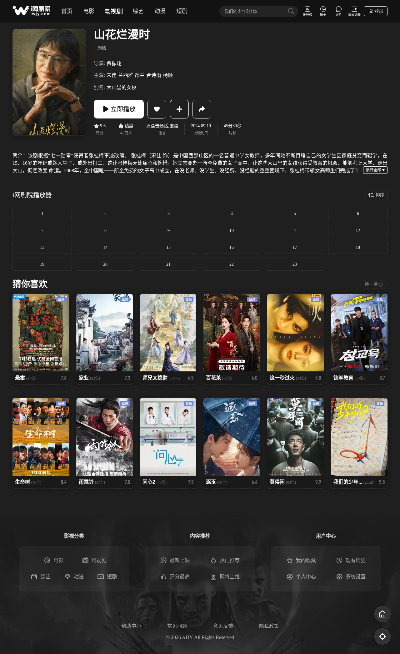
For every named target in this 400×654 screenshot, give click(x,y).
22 (231, 264)
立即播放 (123, 109)
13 (42, 247)
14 (105, 247)
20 (105, 264)
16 (231, 247)
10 (231, 230)
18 (358, 247)
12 (358, 230)
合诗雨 (153, 75)
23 (294, 264)
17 (294, 247)
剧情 (102, 48)
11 (295, 230)
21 (168, 264)
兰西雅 (125, 75)
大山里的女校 (122, 87)
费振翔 (114, 63)
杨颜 (168, 75)
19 (42, 264)
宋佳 (112, 75)
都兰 (140, 75)
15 (168, 247)
